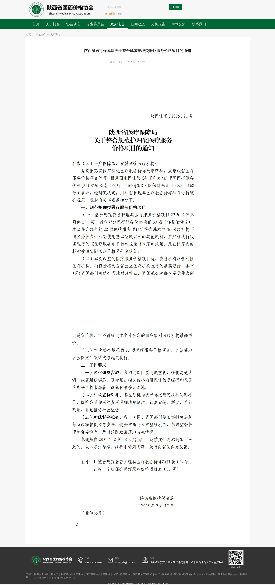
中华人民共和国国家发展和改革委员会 (175, 574)
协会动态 (73, 23)
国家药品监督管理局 (72, 574)
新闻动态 (138, 23)
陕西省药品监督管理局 (98, 574)
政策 (120, 13)
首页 (35, 23)
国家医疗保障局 (121, 574)
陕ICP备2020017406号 (158, 583)
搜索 (177, 7)
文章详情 (55, 34)
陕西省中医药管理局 (65, 577)
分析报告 (158, 23)
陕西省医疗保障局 (142, 574)
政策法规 (117, 23)
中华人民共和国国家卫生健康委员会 (218, 574)
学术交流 (179, 23)
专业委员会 (95, 23)
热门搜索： (111, 13)
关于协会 (53, 23)
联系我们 (199, 23)
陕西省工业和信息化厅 (46, 574)
